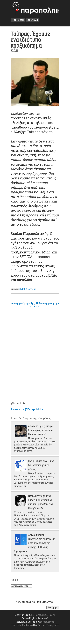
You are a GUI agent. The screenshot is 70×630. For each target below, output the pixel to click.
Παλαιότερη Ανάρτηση (47, 303)
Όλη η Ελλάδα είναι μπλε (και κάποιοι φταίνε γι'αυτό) (41, 465)
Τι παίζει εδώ (18, 20)
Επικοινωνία (32, 20)
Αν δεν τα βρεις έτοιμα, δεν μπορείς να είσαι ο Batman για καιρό (40, 430)
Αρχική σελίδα (35, 305)
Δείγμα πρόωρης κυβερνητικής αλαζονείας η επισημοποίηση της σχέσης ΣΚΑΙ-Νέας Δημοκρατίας (34, 543)
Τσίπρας (32, 289)
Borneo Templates (48, 625)
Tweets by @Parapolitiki (27, 409)
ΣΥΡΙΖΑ (23, 289)
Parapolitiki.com (45, 614)
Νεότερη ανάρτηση (20, 303)
